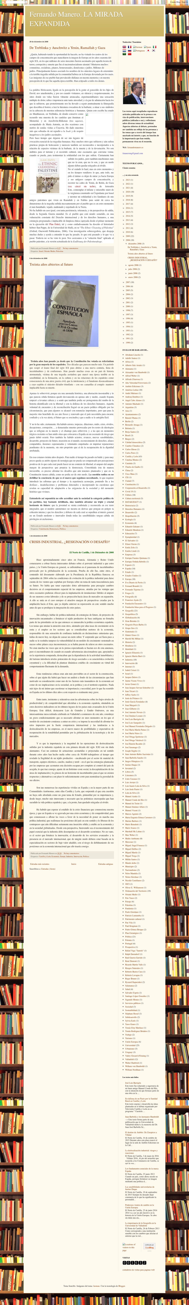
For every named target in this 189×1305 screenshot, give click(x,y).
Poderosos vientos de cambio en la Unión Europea (139, 1206)
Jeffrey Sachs (130, 694)
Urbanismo (129, 1048)
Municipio (129, 866)
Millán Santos (131, 859)
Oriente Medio (49, 251)
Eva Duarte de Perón (134, 582)
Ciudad (128, 480)
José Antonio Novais (133, 712)
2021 (128, 187)
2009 (128, 236)
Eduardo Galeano (132, 526)
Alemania (129, 368)
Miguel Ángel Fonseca (134, 845)
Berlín (127, 421)
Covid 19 (129, 491)
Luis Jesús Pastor (132, 789)
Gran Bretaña (130, 621)
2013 (128, 220)
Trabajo (128, 1034)
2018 (128, 199)
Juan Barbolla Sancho (134, 757)
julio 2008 (132, 269)
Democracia (54, 529)
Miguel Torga (131, 855)
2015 (128, 211)
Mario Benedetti (132, 824)
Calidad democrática (133, 442)
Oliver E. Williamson (134, 887)
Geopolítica (130, 614)
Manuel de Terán (132, 803)
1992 (128, 334)
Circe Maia (129, 474)
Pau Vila (128, 922)
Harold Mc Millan (132, 638)
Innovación (78, 856)
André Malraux (131, 393)
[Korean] (154, 50)
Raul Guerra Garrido (133, 957)
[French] (130, 47)
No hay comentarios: (71, 248)
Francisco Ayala (132, 600)
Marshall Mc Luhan (133, 831)
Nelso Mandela (131, 873)
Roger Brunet (130, 978)
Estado (128, 572)
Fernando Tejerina (132, 589)
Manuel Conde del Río (134, 799)
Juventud (129, 768)
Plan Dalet (54, 224)
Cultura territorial (132, 498)
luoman (96, 1286)
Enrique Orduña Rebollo (135, 561)
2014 (128, 215)
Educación (129, 533)
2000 (128, 306)
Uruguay (128, 1052)
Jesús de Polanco (132, 698)
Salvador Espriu (132, 992)
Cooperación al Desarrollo (136, 488)
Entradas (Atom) (48, 868)
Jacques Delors (131, 677)
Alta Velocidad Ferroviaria (136, 382)
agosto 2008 (133, 265)
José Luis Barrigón (133, 719)
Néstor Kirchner (132, 876)
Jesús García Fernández (135, 701)
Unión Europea (131, 1041)
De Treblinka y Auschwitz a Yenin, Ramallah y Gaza (67, 47)
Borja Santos (130, 431)
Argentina (129, 407)
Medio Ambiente (132, 838)
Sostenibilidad (131, 1010)
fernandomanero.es (135, 147)
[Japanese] (148, 50)
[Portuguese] (139, 50)
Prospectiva (130, 947)
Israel (41, 251)
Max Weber (130, 835)
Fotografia (129, 596)
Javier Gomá (130, 684)
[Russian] (130, 50)
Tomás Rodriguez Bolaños (136, 1031)
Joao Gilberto (130, 708)
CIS (126, 477)
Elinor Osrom (131, 544)
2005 (128, 290)
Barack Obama (131, 417)
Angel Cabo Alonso (133, 400)
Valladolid (129, 1059)
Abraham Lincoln (132, 354)
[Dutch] (125, 50)
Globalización (131, 617)
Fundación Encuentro (134, 603)
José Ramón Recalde (133, 743)
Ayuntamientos (131, 414)
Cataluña (128, 463)
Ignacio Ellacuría (132, 652)
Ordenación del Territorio (136, 890)
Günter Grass (130, 635)
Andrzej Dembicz (132, 396)
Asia (127, 410)
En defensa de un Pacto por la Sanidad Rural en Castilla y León (141, 1099)
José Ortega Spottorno (134, 736)
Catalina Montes (132, 459)
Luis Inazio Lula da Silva (135, 785)
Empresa (128, 554)
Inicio (73, 864)
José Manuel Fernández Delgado (138, 726)
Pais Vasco (129, 898)
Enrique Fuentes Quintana (136, 558)
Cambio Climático (132, 445)
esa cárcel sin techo (82, 186)
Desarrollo (129, 512)
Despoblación (130, 515)
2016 (128, 208)
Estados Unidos (131, 575)
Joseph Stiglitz (131, 750)
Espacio (128, 565)
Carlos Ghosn (130, 449)
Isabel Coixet (130, 670)
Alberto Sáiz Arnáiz (133, 365)
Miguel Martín (131, 852)
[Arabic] (125, 54)
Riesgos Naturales (132, 968)
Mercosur (129, 841)
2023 (128, 179)
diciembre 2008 (135, 243)
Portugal (128, 943)
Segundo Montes (132, 999)
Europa (62, 856)
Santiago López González (135, 996)
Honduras (129, 645)
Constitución (44, 529)
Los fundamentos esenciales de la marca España (141, 1169)
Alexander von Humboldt (135, 372)
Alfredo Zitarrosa (132, 379)
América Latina (131, 389)
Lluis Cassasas (131, 778)
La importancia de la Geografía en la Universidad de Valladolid (140, 1224)
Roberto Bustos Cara (133, 971)
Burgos (128, 438)
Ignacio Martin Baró (133, 656)
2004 (128, 294)
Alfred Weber (131, 375)
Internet (128, 666)
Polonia (128, 940)
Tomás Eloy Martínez (134, 1027)
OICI (127, 884)
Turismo (128, 1038)
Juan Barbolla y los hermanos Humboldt (142, 1116)
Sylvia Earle (130, 1020)
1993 (128, 330)
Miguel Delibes (131, 849)
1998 (128, 310)
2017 (128, 203)
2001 (128, 302)
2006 (128, 286)
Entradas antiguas (105, 864)
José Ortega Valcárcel (134, 740)
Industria (69, 856)
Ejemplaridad (130, 537)
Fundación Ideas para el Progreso (139, 607)
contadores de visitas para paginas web (139, 1269)
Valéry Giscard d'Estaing (135, 1055)
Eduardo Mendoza (132, 529)
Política (63, 529)
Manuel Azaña (131, 796)
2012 (128, 224)
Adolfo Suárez (131, 358)
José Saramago (131, 747)
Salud (127, 989)
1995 (128, 322)
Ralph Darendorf (132, 954)
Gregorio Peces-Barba (134, 624)
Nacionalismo (131, 870)
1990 (128, 342)
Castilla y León (45, 856)
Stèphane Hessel (132, 1013)
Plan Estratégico (132, 933)
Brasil (127, 435)
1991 (128, 338)
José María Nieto (132, 733)
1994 (128, 326)
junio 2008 (133, 273)
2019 (128, 195)
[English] (125, 47)
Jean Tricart (130, 691)
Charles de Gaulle (132, 466)
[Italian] (155, 47)
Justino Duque (131, 764)
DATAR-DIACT (132, 501)
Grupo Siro (130, 628)
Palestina (59, 251)
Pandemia (129, 908)
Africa (128, 361)
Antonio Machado (132, 403)
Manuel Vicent (131, 810)
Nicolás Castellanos (133, 880)
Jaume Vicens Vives (133, 680)
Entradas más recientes (39, 864)
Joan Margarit (131, 705)
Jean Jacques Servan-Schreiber (138, 687)
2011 (128, 228)
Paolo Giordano (131, 912)
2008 (128, 240)
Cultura (128, 494)
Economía (55, 856)
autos (149, 1251)
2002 (128, 298)
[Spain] (148, 47)
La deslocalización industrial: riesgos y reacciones (141, 1151)
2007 (128, 282)
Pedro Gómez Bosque (134, 929)
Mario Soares (130, 827)
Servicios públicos (132, 1003)
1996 (128, 318)
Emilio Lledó (130, 551)
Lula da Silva (130, 792)
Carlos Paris (130, 452)
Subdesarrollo (131, 1017)
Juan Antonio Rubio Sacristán (137, 754)
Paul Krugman (131, 926)
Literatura (129, 775)
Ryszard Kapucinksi (133, 982)
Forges (128, 593)
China (127, 470)
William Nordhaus (133, 1069)
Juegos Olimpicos (132, 761)
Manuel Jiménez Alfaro (135, 806)
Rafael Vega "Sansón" (134, 950)
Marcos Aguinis (131, 813)
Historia (128, 642)
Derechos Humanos (133, 509)
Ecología (129, 519)
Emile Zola (130, 547)
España (128, 568)
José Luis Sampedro (133, 722)
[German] (138, 47)
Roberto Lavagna (132, 975)
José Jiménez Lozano (134, 715)
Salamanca (129, 985)
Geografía (129, 610)
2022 (128, 183)
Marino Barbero (132, 821)
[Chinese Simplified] (130, 54)
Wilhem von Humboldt (135, 1066)
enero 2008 (133, 277)
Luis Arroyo (130, 782)
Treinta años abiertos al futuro (51, 264)
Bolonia (128, 428)
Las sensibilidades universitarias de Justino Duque (139, 1188)
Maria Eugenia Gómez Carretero (138, 817)
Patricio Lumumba (133, 915)
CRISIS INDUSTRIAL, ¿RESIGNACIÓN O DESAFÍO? (70, 541)
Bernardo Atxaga (132, 424)
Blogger (121, 1286)
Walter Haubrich (132, 1062)
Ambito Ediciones (132, 386)
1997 (128, 314)
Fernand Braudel (132, 586)
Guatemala (129, 631)
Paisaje (128, 901)
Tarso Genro (130, 1024)
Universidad (130, 1045)
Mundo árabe (130, 863)
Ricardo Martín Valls (134, 964)
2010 (128, 232)
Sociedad (129, 1006)
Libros (128, 771)
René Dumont (131, 961)
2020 (128, 191)
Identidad (129, 649)
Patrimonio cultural (133, 919)
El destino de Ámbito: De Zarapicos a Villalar (141, 1133)
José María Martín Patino (135, 729)
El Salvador (130, 540)
